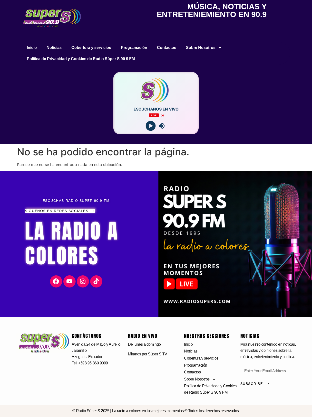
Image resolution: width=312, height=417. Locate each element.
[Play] (150, 126)
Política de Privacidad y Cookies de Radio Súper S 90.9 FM (81, 59)
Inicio (32, 48)
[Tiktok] (96, 281)
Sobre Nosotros (200, 48)
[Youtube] (69, 281)
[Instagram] (83, 281)
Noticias (54, 48)
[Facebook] (56, 281)
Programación (134, 48)
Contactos (166, 48)
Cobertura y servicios (91, 48)
